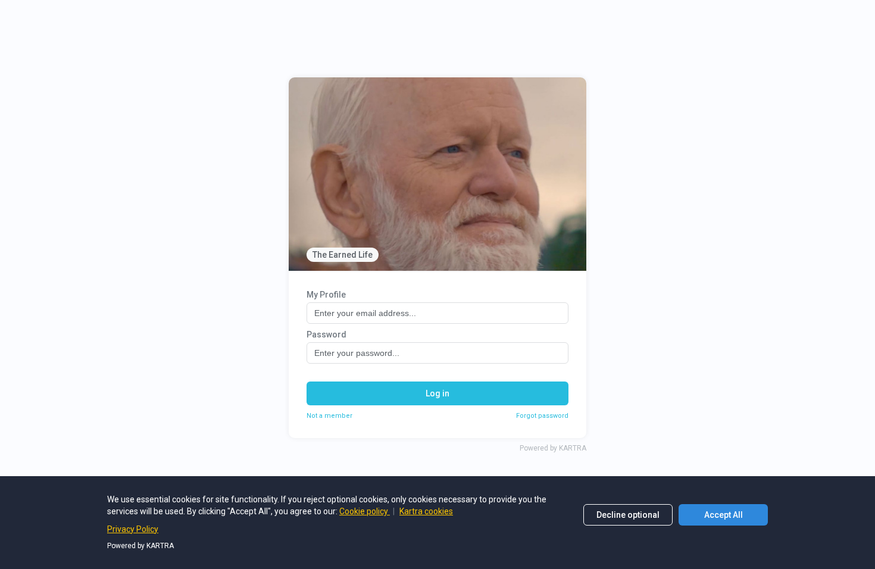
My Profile (326, 294)
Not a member (329, 416)
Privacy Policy (132, 529)
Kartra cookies (426, 511)
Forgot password (542, 416)
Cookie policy (364, 511)
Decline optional (628, 515)
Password (326, 334)
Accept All (723, 515)
